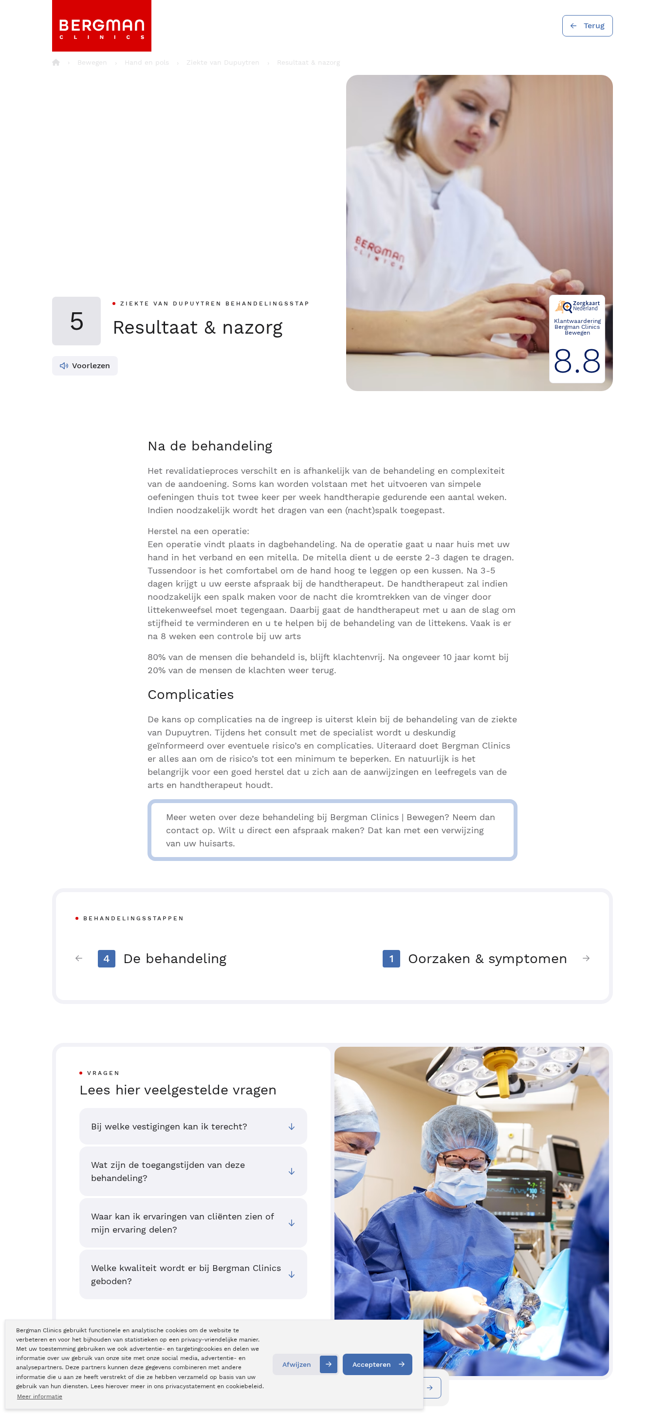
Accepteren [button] (371, 1364)
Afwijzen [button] (296, 1364)
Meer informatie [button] (39, 1396)
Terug (594, 25)
